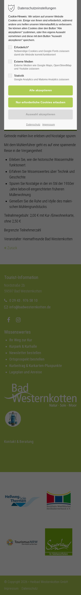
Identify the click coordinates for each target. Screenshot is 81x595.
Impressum (48, 124)
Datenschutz (33, 124)
